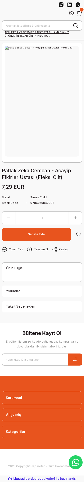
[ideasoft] (17, 479)
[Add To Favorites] (78, 234)
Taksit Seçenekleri (20, 306)
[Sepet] (79, 13)
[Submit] (75, 359)
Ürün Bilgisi (14, 268)
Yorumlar (13, 291)
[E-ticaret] (41, 478)
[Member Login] (71, 13)
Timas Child (38, 197)
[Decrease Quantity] (8, 218)
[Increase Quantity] (75, 218)
